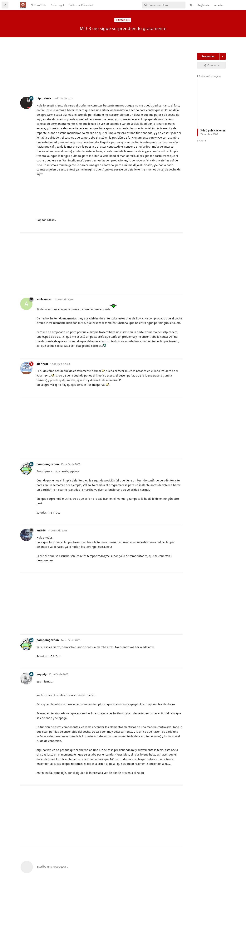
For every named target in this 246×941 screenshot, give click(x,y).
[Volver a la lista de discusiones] (5, 5)
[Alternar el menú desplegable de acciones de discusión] (222, 56)
